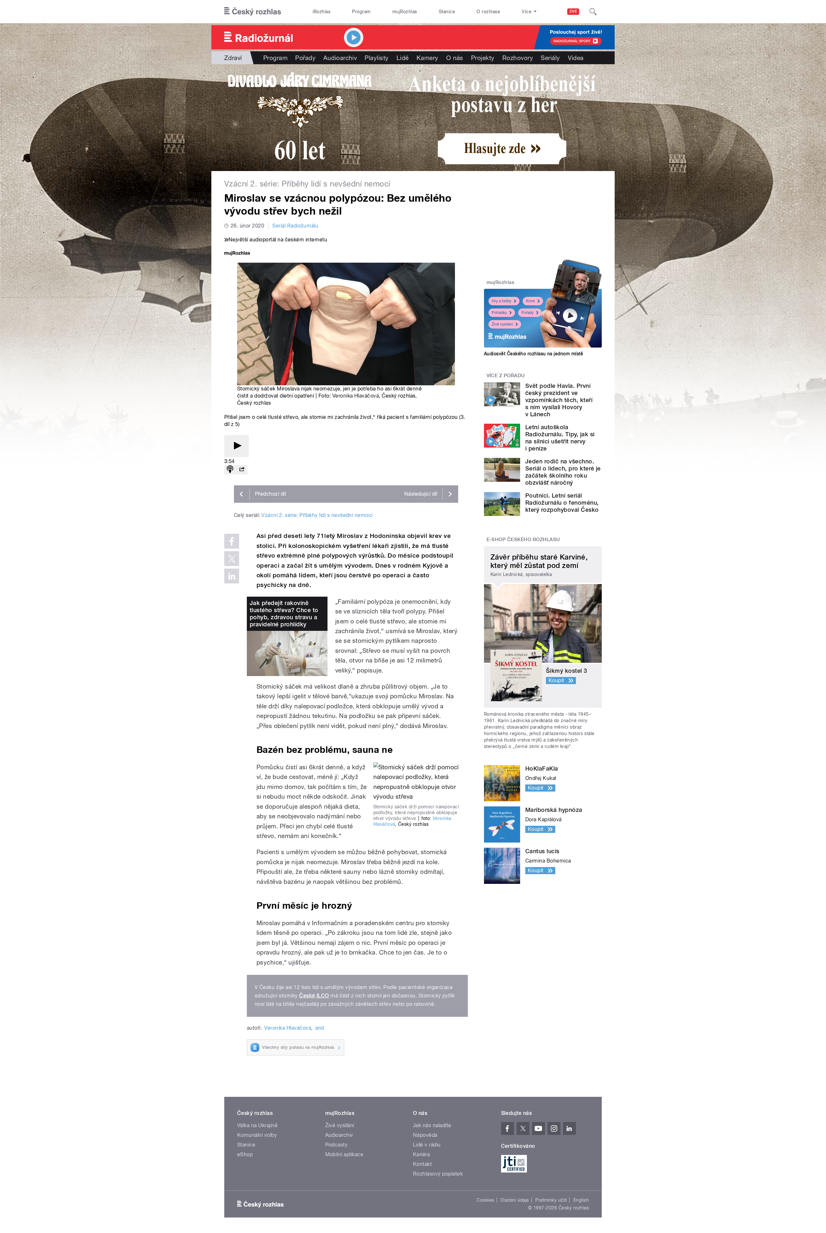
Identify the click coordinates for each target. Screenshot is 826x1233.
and (319, 1028)
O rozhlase (488, 11)
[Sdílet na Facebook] (231, 541)
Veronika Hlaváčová (355, 396)
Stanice (447, 11)
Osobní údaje (514, 1200)
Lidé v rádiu (427, 1145)
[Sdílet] (241, 469)
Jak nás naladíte (432, 1125)
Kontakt (422, 1164)
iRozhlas (322, 11)
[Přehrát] (236, 446)
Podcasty (336, 1145)
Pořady (305, 57)
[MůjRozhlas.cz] (237, 254)
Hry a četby (501, 301)
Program (361, 11)
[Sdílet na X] (231, 558)
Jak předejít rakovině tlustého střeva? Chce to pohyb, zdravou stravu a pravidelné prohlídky (284, 614)
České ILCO (314, 996)
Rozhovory (517, 57)
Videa (576, 57)
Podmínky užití (551, 1200)
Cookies (485, 1200)
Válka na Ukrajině (257, 1125)
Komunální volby (257, 1135)
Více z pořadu (506, 376)
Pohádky (499, 312)
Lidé (403, 57)
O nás (454, 57)
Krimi (530, 301)
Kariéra (421, 1154)
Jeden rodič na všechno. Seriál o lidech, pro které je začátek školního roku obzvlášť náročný (563, 472)
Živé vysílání (502, 324)
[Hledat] (593, 11)
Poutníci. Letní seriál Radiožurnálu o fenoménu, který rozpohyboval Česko (562, 502)
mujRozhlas (404, 11)
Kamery (427, 57)
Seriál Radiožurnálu (295, 226)
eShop (245, 1154)
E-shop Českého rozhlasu (523, 539)
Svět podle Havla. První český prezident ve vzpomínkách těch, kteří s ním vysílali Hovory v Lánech (558, 400)
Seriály (550, 57)
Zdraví (233, 57)
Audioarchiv (340, 57)
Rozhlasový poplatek (438, 1174)
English (581, 1200)
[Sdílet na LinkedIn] (231, 576)
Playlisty (376, 57)
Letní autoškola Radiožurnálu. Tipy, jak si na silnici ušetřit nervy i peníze (559, 438)
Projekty (483, 57)
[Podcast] (230, 469)
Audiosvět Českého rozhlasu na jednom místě (533, 353)
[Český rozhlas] (252, 11)
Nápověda (425, 1135)
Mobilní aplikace (344, 1154)
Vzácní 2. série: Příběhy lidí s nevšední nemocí (317, 515)
